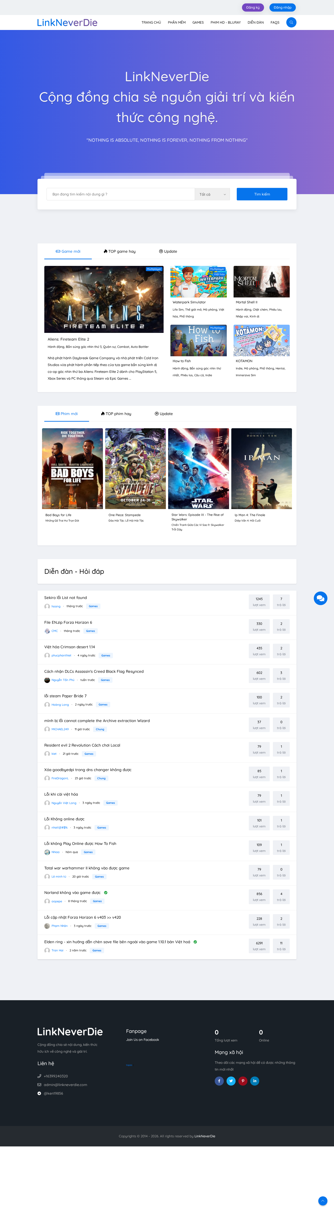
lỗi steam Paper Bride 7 (65, 695)
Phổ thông (186, 316)
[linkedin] (254, 1081)
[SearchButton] (291, 22)
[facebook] (219, 1081)
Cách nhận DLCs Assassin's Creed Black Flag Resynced (94, 671)
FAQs (275, 22)
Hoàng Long (60, 704)
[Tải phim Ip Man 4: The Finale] (261, 468)
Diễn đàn (256, 22)
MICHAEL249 (60, 729)
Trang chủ (151, 22)
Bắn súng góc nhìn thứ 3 (84, 347)
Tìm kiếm (262, 194)
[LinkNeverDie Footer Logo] (70, 1031)
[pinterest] (242, 1081)
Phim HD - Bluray (226, 22)
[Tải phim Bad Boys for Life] (72, 468)
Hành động (56, 347)
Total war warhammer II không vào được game (87, 868)
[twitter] (231, 1081)
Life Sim (178, 309)
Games (198, 22)
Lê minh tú (58, 876)
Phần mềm (177, 22)
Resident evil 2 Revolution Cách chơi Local (82, 745)
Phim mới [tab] (69, 413)
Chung (100, 729)
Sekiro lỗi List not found (65, 597)
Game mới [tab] (70, 251)
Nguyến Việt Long (63, 802)
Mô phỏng (210, 309)
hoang (55, 606)
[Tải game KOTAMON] (262, 340)
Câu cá (199, 375)
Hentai (280, 368)
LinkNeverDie (204, 1136)
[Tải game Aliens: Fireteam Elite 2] (104, 299)
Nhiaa (55, 852)
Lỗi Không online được (64, 819)
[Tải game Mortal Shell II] (262, 281)
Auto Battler (140, 347)
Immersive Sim (246, 375)
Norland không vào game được (73, 892)
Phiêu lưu (275, 309)
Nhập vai (242, 316)
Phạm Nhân (59, 926)
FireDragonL (60, 778)
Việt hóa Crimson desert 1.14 (69, 646)
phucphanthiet (61, 655)
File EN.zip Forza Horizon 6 (68, 622)
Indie (208, 375)
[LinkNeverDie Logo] (67, 22)
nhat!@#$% (59, 827)
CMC (54, 631)
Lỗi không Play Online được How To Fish (80, 843)
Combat (123, 347)
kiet (54, 753)
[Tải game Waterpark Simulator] (198, 281)
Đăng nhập (283, 7)
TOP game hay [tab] (121, 251)
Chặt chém (260, 309)
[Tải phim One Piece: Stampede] (135, 468)
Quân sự (109, 347)
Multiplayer (154, 269)
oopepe (56, 901)
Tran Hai (57, 950)
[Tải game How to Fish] (198, 340)
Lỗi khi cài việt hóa (61, 794)
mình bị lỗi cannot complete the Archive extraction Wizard (97, 720)
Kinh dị (254, 316)
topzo (129, 1065)
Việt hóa (219, 274)
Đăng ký (253, 7)
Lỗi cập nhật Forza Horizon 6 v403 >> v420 (82, 917)
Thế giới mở (193, 309)
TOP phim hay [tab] (118, 413)
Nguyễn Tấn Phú (62, 680)
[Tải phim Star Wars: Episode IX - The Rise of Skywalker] (198, 468)
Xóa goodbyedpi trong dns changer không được (88, 769)
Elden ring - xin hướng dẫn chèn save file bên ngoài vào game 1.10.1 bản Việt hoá (117, 941)
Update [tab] (170, 251)
